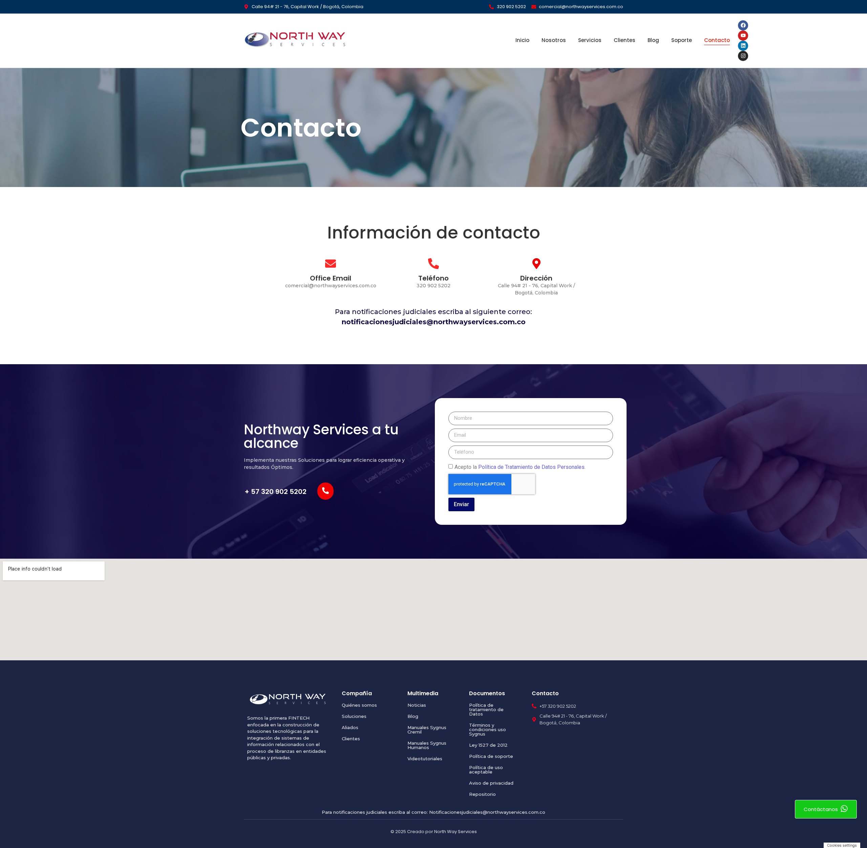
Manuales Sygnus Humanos (426, 745)
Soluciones (354, 716)
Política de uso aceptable (486, 769)
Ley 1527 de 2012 (488, 745)
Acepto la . (520, 466)
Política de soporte (491, 756)
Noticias (416, 705)
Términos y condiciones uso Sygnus (487, 729)
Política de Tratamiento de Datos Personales (531, 466)
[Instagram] (743, 56)
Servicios (589, 40)
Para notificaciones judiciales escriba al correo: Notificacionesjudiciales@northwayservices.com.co (433, 812)
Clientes (624, 40)
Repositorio (482, 794)
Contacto (717, 40)
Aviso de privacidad (491, 783)
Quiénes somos (359, 705)
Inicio (522, 40)
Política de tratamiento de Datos (486, 709)
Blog (653, 40)
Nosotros (554, 40)
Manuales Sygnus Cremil (426, 730)
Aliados (350, 727)
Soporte (681, 40)
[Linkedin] (743, 46)
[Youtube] (743, 35)
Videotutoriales (424, 758)
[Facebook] (743, 25)
